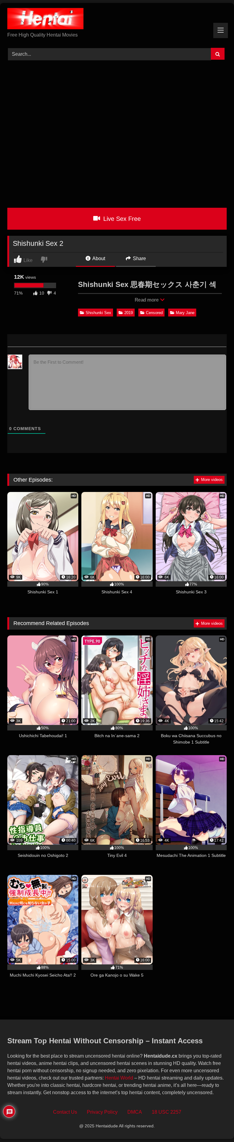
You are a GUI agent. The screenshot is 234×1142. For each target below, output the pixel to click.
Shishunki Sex (98, 312)
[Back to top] (215, 1124)
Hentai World (119, 1077)
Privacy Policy (102, 1112)
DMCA (134, 1112)
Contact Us (65, 1112)
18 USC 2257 (166, 1112)
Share (139, 258)
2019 (128, 312)
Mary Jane (185, 312)
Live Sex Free (121, 218)
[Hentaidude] (117, 19)
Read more (147, 299)
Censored (154, 312)
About (98, 258)
